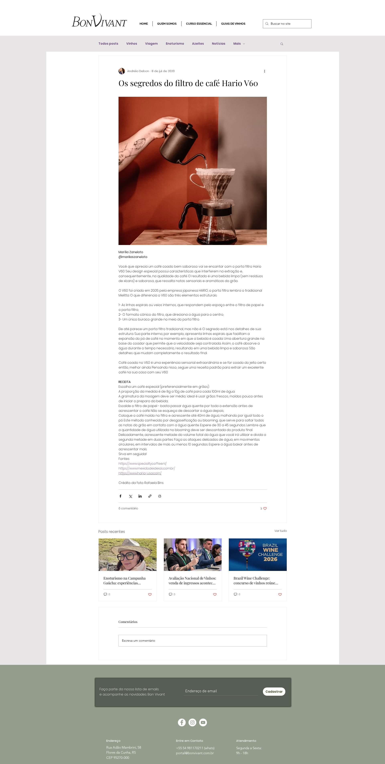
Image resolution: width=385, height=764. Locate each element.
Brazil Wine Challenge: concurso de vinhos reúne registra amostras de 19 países (257, 580)
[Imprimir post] (160, 496)
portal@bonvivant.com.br (195, 753)
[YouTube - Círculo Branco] (203, 722)
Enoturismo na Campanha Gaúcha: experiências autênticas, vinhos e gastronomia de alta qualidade (127, 580)
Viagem (151, 43)
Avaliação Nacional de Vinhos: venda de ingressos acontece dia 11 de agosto (192, 580)
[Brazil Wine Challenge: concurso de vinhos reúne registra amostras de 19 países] (258, 554)
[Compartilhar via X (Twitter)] (130, 496)
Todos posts (108, 43)
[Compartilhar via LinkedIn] (140, 496)
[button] (282, 43)
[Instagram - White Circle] (192, 722)
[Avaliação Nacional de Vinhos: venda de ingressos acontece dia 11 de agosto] (193, 554)
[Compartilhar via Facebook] (120, 496)
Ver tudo (281, 531)
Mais (237, 43)
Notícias (218, 43)
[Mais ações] (264, 71)
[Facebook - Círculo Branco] (182, 722)
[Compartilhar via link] (150, 496)
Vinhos (131, 43)
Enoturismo (175, 43)
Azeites (198, 43)
